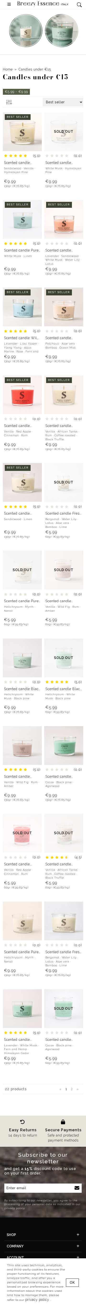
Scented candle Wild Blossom (21, 338)
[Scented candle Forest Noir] (63, 745)
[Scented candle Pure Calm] (22, 921)
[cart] (35, 128)
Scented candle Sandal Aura (17, 513)
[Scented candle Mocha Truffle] (63, 394)
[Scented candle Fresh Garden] (63, 921)
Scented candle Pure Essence (21, 250)
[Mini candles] (26, 30)
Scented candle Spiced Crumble (17, 426)
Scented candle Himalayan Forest (60, 163)
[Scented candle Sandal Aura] (22, 482)
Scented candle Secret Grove (17, 1040)
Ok (72, 1282)
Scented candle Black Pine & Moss (22, 689)
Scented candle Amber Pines (17, 163)
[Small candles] (61, 30)
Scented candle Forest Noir (58, 777)
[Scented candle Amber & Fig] (22, 745)
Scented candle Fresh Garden (63, 513)
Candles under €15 (35, 69)
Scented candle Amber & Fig (58, 601)
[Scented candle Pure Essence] (22, 219)
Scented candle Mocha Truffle (58, 426)
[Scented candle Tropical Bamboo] (63, 307)
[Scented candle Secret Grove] (22, 1008)
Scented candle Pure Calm (21, 601)
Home (8, 69)
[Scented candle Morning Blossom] (63, 219)
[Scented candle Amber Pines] (22, 131)
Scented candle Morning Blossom (60, 250)
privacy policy (37, 1300)
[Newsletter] (77, 1188)
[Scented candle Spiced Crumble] (22, 394)
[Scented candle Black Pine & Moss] (22, 657)
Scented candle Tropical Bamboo (59, 338)
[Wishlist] (35, 119)
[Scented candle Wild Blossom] (22, 307)
